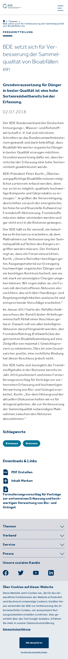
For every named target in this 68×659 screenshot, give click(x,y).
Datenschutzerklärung (16, 629)
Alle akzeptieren (34, 642)
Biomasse (12, 443)
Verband (9, 535)
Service (9, 545)
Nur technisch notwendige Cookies (34, 652)
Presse (8, 554)
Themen (13, 21)
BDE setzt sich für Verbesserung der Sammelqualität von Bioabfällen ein (33, 25)
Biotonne (32, 443)
